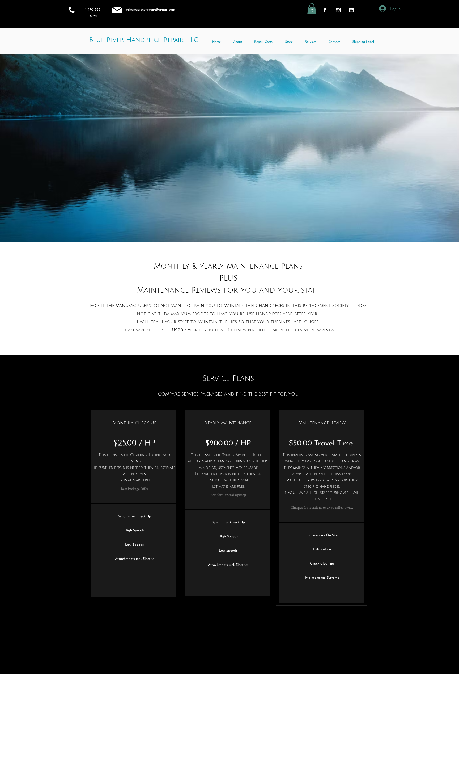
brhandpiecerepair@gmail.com (150, 9)
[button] (311, 8)
